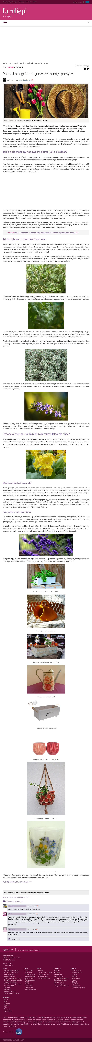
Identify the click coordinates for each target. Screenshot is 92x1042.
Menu (5, 22)
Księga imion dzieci (10, 982)
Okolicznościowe (44, 978)
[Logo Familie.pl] (15, 11)
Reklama (57, 972)
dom (28, 892)
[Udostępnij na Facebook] (85, 69)
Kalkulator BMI (9, 986)
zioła (47, 892)
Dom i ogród (14, 63)
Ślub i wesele (29, 978)
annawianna (12, 929)
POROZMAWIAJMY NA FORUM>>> (17, 882)
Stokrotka (11, 906)
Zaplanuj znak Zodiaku (11, 993)
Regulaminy (58, 974)
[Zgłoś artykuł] (32, 80)
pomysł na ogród (14, 892)
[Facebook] (83, 2)
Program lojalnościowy (61, 978)
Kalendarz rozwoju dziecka (13, 984)
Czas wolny (76, 986)
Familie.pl (10, 67)
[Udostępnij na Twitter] (88, 69)
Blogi (5, 1001)
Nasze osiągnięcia (60, 984)
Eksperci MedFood (78, 988)
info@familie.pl (8, 965)
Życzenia (7, 1009)
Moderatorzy (58, 976)
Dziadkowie (29, 984)
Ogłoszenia (29, 970)
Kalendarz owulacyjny (11, 970)
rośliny (41, 892)
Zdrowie (75, 982)
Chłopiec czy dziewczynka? (13, 980)
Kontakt (57, 970)
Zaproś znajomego (60, 980)
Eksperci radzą (30, 974)
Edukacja (7, 988)
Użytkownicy (29, 988)
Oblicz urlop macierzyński (12, 978)
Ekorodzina (28, 972)
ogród (23, 892)
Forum (6, 999)
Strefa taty (28, 986)
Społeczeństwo (43, 974)
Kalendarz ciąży (9, 974)
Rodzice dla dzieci (10, 991)
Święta (74, 980)
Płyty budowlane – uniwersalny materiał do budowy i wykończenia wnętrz (45, 232)
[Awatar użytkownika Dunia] (5, 914)
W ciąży (74, 974)
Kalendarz (7, 989)
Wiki (5, 1007)
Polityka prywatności (61, 986)
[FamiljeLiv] (87, 2)
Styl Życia (75, 984)
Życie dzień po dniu (45, 972)
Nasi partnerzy (59, 982)
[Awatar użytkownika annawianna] (5, 929)
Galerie (6, 1005)
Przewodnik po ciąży (11, 972)
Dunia (10, 914)
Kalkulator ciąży (9, 976)
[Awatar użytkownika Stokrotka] (5, 906)
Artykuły (5, 63)
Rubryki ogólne (30, 976)
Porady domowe (30, 989)
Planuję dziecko (30, 980)
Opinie (40, 970)
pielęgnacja (34, 892)
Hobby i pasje (43, 976)
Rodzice (27, 982)
